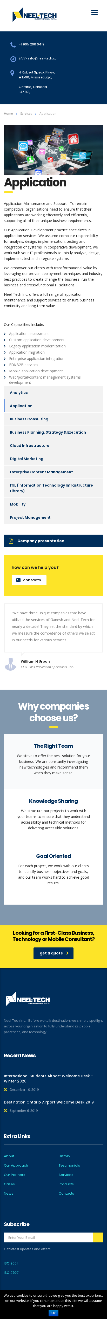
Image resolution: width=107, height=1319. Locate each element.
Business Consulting (29, 419)
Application (21, 405)
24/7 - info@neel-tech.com (39, 58)
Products (66, 1184)
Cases (9, 1184)
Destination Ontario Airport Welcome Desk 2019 (49, 1102)
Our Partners (14, 1175)
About (9, 1156)
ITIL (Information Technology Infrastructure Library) (51, 488)
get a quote (51, 953)
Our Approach (16, 1165)
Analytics (19, 392)
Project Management (30, 517)
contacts (32, 580)
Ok (53, 1313)
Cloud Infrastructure (29, 445)
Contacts (66, 1194)
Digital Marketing (26, 458)
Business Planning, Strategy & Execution (48, 432)
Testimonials (69, 1165)
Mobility (17, 504)
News (8, 1194)
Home (8, 113)
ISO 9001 (11, 1263)
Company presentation (40, 540)
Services (66, 1175)
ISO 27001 (11, 1273)
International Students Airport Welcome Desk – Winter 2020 (48, 1078)
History (64, 1156)
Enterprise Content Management (41, 472)
